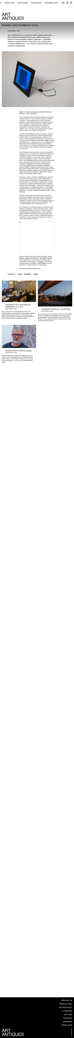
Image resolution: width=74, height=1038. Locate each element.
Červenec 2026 (51, 3)
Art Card (68, 1014)
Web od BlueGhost (71, 1032)
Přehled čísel (65, 1004)
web (18, 30)
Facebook (67, 1018)
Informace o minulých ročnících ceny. (30, 268)
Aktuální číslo (65, 1007)
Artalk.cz (41, 261)
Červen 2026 (36, 3)
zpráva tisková (12, 30)
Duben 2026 (9, 3)
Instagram (67, 1021)
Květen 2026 (22, 3)
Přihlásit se (66, 1000)
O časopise (67, 1011)
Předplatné (67, 1025)
